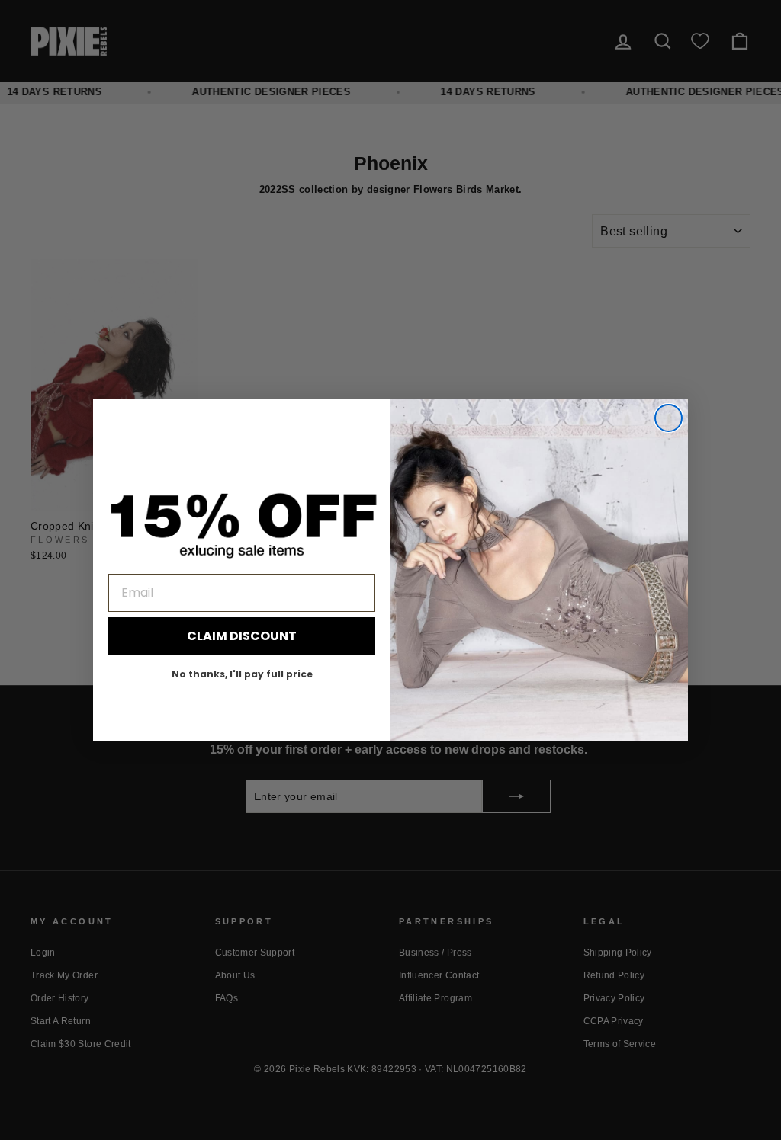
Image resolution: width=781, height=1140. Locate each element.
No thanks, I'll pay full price (242, 674)
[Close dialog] (668, 418)
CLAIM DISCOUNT (242, 636)
